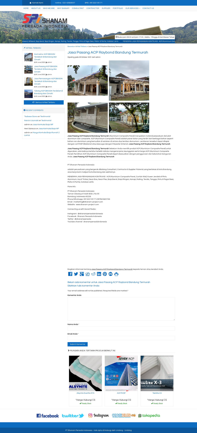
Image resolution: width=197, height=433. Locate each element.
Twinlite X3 (157, 393)
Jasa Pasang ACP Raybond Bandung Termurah (108, 52)
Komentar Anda (74, 295)
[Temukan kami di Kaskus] (123, 415)
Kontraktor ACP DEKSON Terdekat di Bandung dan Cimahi (45, 57)
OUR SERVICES (131, 8)
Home (26, 8)
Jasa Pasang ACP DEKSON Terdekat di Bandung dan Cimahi (45, 69)
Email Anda (72, 334)
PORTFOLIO (118, 8)
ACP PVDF (121, 393)
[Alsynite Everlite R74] (85, 373)
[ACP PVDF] (121, 373)
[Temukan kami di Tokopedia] (149, 415)
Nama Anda (73, 324)
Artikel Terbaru (81, 46)
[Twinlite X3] (157, 373)
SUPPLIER (106, 8)
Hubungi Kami (86, 404)
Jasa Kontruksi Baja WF (43, 124)
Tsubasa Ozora (30, 116)
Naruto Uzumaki (31, 120)
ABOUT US (35, 8)
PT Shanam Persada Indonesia (78, 430)
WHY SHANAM (63, 8)
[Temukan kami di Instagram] (98, 415)
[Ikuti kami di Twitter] (73, 415)
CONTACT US (148, 8)
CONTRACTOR (92, 8)
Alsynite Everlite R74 (85, 393)
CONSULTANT (78, 8)
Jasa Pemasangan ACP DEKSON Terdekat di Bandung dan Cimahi (48, 81)
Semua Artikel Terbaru (45, 102)
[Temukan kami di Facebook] (47, 415)
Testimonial (45, 116)
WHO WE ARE (49, 8)
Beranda (71, 46)
